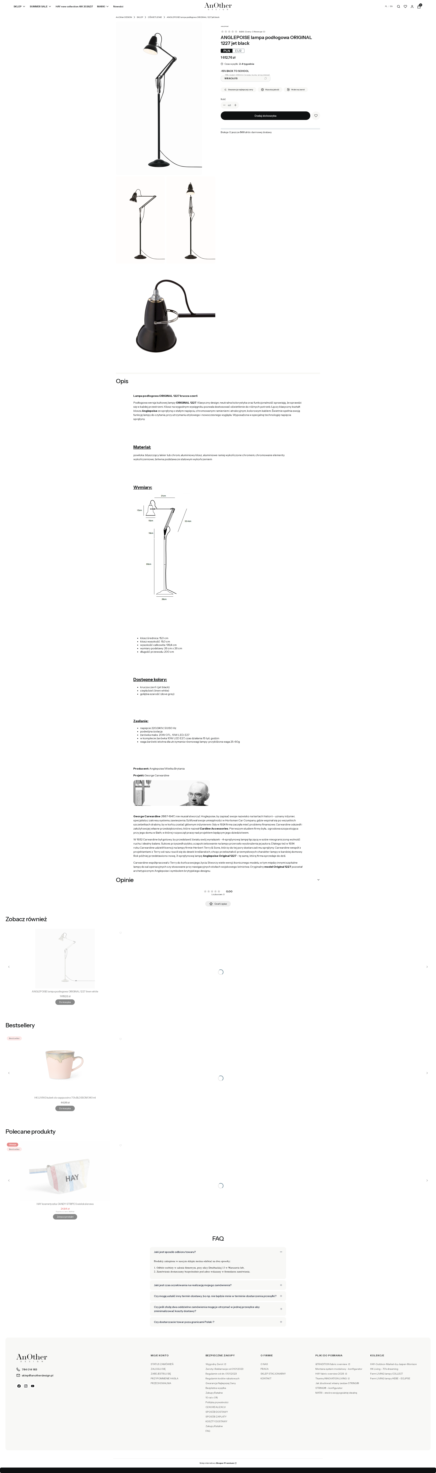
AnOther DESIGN (124, 17)
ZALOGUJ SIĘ (158, 1368)
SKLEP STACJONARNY (273, 1373)
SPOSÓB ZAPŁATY (216, 1416)
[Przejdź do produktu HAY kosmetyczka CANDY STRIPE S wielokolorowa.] (65, 1171)
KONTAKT (266, 1378)
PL (386, 6)
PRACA (265, 1368)
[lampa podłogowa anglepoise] (165, 314)
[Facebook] (19, 1386)
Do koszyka (65, 1002)
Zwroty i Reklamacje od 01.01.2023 (224, 1368)
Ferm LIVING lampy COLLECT (386, 1373)
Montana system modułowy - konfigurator (338, 1368)
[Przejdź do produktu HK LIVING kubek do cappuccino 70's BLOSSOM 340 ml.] (65, 1065)
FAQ (208, 1430)
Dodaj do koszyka (265, 115)
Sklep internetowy (216, 1463)
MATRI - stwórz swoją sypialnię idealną (336, 1392)
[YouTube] (32, 1386)
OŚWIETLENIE (155, 17)
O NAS (264, 1364)
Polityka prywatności (217, 1402)
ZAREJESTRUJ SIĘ (161, 1373)
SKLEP (140, 17)
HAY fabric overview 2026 (330, 1373)
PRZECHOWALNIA (161, 1383)
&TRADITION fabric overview (331, 1364)
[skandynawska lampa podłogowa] (190, 220)
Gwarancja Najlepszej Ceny (221, 1383)
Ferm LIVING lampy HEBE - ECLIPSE (390, 1378)
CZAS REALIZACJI (215, 1407)
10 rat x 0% (212, 1397)
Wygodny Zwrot (215, 1364)
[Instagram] (26, 1386)
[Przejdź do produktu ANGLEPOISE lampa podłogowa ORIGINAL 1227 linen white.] (65, 958)
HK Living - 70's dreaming (384, 1368)
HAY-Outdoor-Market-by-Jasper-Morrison (393, 1364)
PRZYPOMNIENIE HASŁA (164, 1378)
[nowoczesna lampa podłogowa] (159, 98)
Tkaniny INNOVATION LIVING (331, 1378)
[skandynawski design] (140, 220)
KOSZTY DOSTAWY (216, 1421)
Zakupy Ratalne (214, 1392)
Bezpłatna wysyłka (216, 1388)
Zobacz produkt (65, 1216)
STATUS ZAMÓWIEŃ (162, 1364)
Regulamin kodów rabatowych (222, 1378)
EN (391, 6)
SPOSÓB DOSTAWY (217, 1411)
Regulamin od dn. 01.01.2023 (221, 1373)
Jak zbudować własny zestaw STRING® (337, 1383)
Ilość (223, 99)
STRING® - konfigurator (328, 1388)
